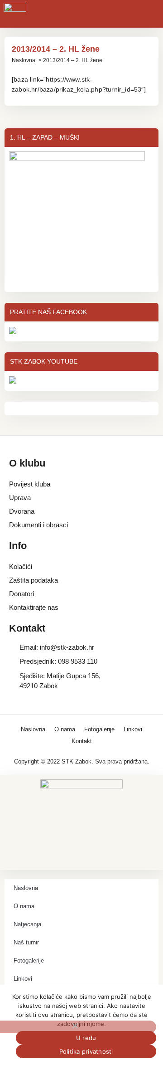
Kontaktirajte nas (33, 607)
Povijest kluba (29, 484)
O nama (64, 729)
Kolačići (20, 566)
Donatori (21, 594)
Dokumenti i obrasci (38, 525)
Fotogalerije (99, 729)
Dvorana (21, 511)
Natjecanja (27, 924)
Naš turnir (26, 942)
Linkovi (133, 729)
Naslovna (23, 60)
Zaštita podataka (33, 580)
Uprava (20, 497)
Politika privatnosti (86, 1051)
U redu (86, 1037)
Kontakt (82, 741)
